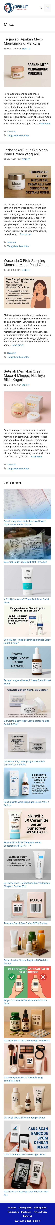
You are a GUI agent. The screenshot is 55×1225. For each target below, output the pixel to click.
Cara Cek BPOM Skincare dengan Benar (24, 1117)
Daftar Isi (27, 1216)
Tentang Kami (25, 1207)
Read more (45, 123)
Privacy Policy (40, 1212)
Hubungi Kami (40, 1207)
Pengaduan (13, 1212)
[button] (40, 8)
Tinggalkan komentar (18, 135)
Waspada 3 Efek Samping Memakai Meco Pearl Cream (27, 262)
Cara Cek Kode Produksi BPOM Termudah (25, 562)
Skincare (11, 131)
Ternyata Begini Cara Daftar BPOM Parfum (26, 923)
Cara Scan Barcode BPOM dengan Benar (25, 1154)
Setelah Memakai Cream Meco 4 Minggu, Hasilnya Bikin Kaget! (24, 375)
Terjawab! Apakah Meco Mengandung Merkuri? (23, 41)
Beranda (12, 1207)
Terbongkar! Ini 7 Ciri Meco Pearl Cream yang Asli (26, 152)
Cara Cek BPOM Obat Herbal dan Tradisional (27, 1040)
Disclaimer (26, 1212)
